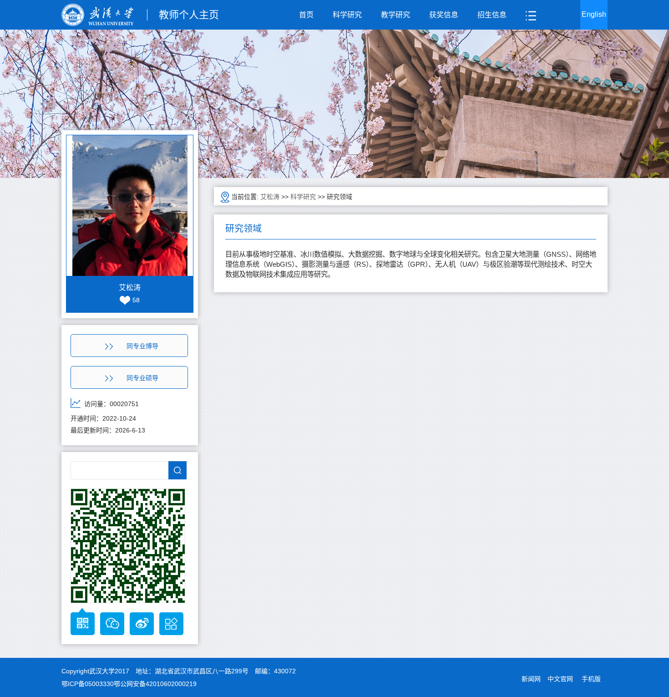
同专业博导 (142, 346)
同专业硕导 (142, 378)
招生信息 (492, 15)
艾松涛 (269, 196)
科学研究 (347, 15)
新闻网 (531, 678)
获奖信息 (443, 15)
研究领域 (339, 196)
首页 (306, 15)
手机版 (591, 678)
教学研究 (395, 15)
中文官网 (560, 678)
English (594, 14)
